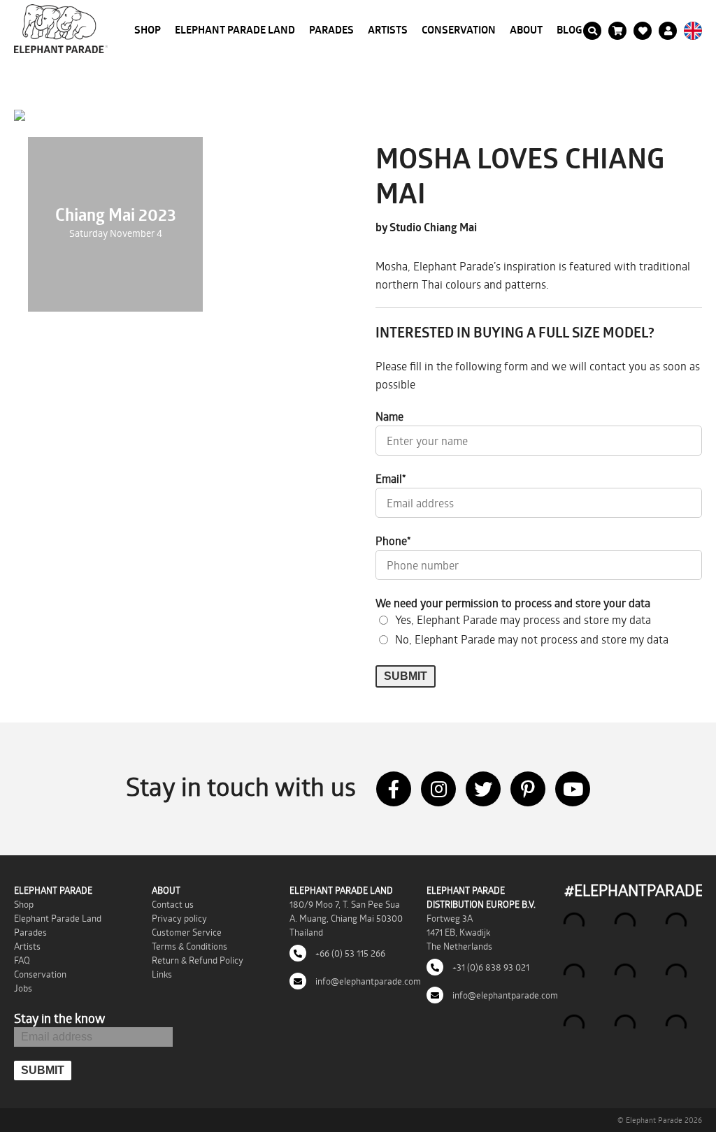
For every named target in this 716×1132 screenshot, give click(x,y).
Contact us (173, 904)
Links (162, 974)
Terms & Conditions (189, 946)
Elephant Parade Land (235, 29)
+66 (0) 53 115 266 (349, 953)
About (526, 29)
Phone (393, 540)
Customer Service (187, 932)
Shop (147, 29)
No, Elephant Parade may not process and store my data (531, 639)
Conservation (459, 29)
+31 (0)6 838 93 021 (489, 967)
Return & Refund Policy (197, 960)
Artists (388, 29)
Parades (331, 29)
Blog (569, 29)
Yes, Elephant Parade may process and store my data (523, 619)
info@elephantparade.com (367, 981)
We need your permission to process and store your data (512, 602)
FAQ (22, 960)
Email (390, 478)
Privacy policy (179, 918)
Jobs (23, 988)
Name (389, 416)
